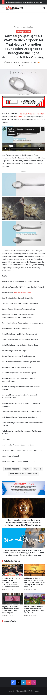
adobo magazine (12, 62)
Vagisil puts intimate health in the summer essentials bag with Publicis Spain (10, 609)
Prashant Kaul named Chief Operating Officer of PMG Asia (24, 2)
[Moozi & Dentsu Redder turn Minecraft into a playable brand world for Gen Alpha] (34, 598)
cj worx (27, 469)
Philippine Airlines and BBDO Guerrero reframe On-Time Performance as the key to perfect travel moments (34, 582)
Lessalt (38, 469)
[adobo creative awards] (23, 102)
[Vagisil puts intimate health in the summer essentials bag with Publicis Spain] (12, 598)
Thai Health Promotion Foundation (24, 474)
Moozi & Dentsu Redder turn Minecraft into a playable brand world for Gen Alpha (34, 609)
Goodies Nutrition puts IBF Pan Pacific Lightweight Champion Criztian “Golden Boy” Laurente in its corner (11, 582)
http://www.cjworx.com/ (22, 292)
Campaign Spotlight (27, 27)
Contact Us (11, 691)
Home (17, 27)
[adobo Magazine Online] (14, 8)
